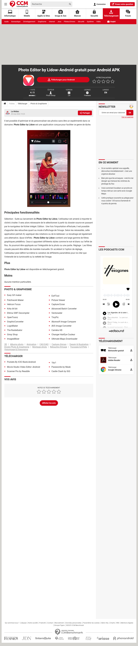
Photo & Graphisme (38, 104)
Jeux (59, 22)
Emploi (112, 22)
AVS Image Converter (61, 326)
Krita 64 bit (12, 308)
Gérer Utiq (104, 623)
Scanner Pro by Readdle (18, 371)
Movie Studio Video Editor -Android (23, 367)
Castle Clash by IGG (60, 371)
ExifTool (55, 296)
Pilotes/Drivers (69, 22)
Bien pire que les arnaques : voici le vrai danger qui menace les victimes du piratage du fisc (117, 181)
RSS (117, 623)
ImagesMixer (13, 339)
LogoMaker (12, 326)
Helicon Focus (13, 304)
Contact (50, 623)
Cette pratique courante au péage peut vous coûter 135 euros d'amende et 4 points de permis (117, 201)
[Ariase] (103, 638)
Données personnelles (73, 623)
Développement (29, 22)
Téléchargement (111, 16)
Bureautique (15, 22)
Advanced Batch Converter (64, 308)
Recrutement (59, 623)
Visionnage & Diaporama (16, 349)
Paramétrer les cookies (91, 623)
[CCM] (19, 4)
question (124, 4)
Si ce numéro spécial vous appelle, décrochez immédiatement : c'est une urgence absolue (116, 171)
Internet (52, 22)
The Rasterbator (14, 330)
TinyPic (55, 317)
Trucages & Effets (78, 347)
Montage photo (39, 347)
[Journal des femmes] (11, 638)
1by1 (53, 362)
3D (5, 344)
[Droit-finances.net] (59, 638)
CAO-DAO (44, 344)
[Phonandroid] (123, 638)
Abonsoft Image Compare (63, 321)
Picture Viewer (58, 300)
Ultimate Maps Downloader (64, 339)
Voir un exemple (127, 117)
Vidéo (98, 22)
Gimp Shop (12, 334)
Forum (128, 16)
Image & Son (60, 16)
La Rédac (15, 111)
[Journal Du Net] (26, 638)
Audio (6, 22)
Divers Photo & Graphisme (16, 347)
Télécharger (22, 104)
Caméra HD (56, 330)
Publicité (42, 623)
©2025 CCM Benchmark (75, 625)
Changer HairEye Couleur (63, 334)
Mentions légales (127, 623)
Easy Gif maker (14, 295)
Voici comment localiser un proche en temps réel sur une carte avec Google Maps (116, 191)
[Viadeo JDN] (88, 638)
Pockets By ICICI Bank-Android (21, 362)
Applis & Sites (43, 16)
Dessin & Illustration (79, 344)
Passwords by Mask (61, 367)
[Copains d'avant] (74, 638)
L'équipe (24, 623)
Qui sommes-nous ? (12, 623)
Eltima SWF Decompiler (18, 313)
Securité (94, 16)
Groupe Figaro (59, 625)
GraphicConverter (15, 321)
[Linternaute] (43, 638)
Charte (112, 623)
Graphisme (42, 22)
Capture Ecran (58, 304)
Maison (77, 16)
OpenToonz (12, 317)
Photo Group (50, 95)
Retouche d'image (58, 347)
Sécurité (81, 22)
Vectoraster (56, 313)
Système (90, 22)
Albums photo (16, 344)
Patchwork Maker (15, 300)
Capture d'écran (59, 344)
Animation (31, 344)
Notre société (33, 623)
